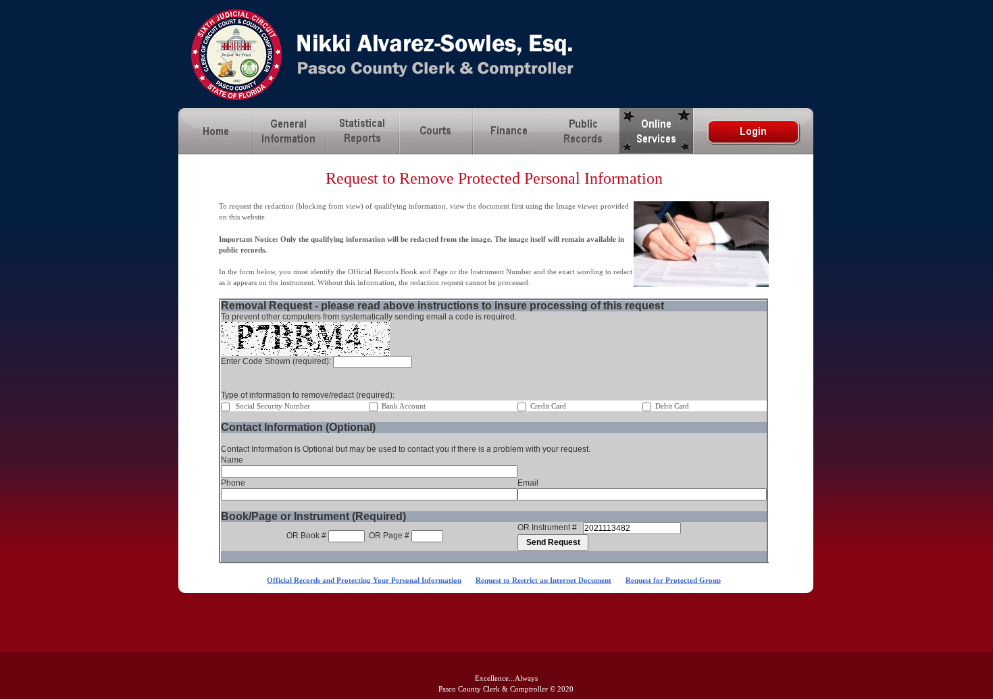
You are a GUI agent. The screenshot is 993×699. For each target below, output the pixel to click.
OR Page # (389, 535)
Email (527, 483)
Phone (233, 483)
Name (232, 460)
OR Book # (306, 535)
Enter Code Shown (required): (277, 361)
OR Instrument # (547, 527)
